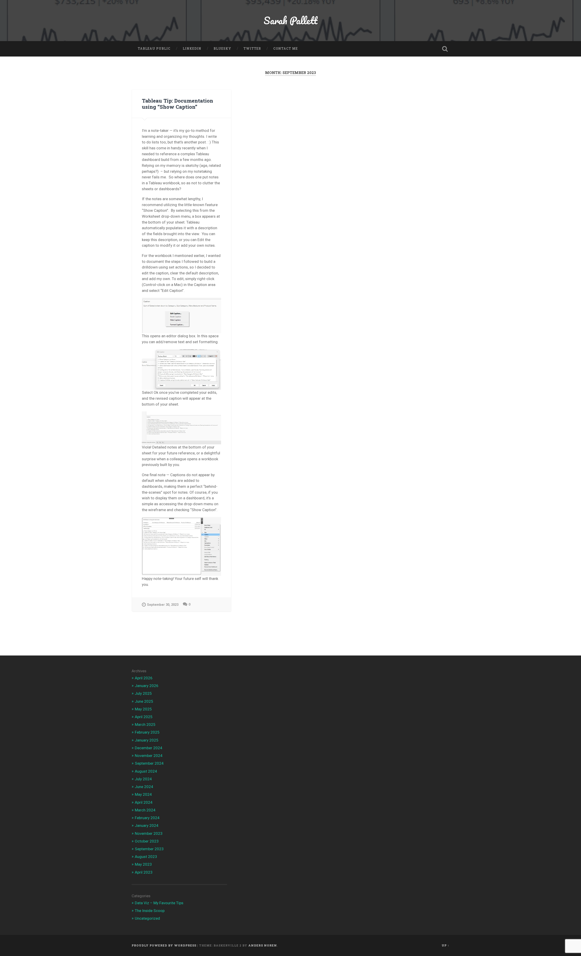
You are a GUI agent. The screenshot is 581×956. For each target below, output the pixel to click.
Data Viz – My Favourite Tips (159, 903)
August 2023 (146, 856)
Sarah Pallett (291, 20)
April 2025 (144, 717)
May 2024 (143, 794)
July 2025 (143, 693)
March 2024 (145, 810)
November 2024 (148, 755)
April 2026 (144, 678)
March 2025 (145, 724)
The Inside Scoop (150, 910)
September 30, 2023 (162, 605)
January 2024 (146, 825)
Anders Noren (262, 945)
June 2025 (144, 701)
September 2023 (149, 849)
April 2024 (144, 802)
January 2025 (146, 740)
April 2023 (144, 872)
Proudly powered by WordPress (164, 945)
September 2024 (149, 763)
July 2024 (143, 779)
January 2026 (146, 685)
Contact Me (285, 49)
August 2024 (146, 771)
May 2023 (143, 864)
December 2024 (148, 748)
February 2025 (147, 732)
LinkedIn (192, 49)
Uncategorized (147, 918)
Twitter (252, 49)
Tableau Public (154, 49)
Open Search (444, 49)
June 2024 (144, 786)
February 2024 (147, 818)
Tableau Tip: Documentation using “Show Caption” (177, 103)
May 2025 (143, 709)
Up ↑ (445, 945)
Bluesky (222, 49)
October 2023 (147, 841)
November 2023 (148, 833)
